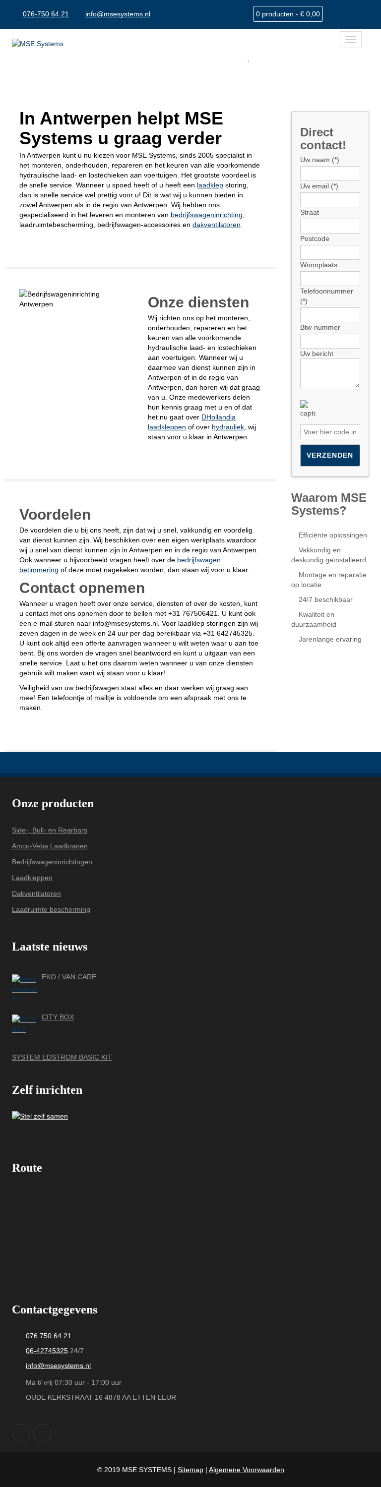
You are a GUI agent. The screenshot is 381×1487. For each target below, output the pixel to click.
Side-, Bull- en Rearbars (49, 830)
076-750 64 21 (46, 14)
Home (233, 61)
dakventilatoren (216, 225)
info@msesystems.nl (117, 14)
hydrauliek (228, 427)
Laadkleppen (32, 878)
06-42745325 (47, 1351)
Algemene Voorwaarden (246, 1470)
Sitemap (190, 1470)
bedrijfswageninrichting (207, 215)
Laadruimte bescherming (51, 909)
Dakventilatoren (36, 893)
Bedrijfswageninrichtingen (52, 862)
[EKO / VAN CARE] (24, 986)
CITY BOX (58, 1017)
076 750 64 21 (48, 1336)
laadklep (210, 185)
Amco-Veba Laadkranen (50, 846)
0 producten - (288, 14)
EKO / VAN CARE (69, 977)
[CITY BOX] (24, 1026)
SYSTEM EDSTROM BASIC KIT (62, 1057)
